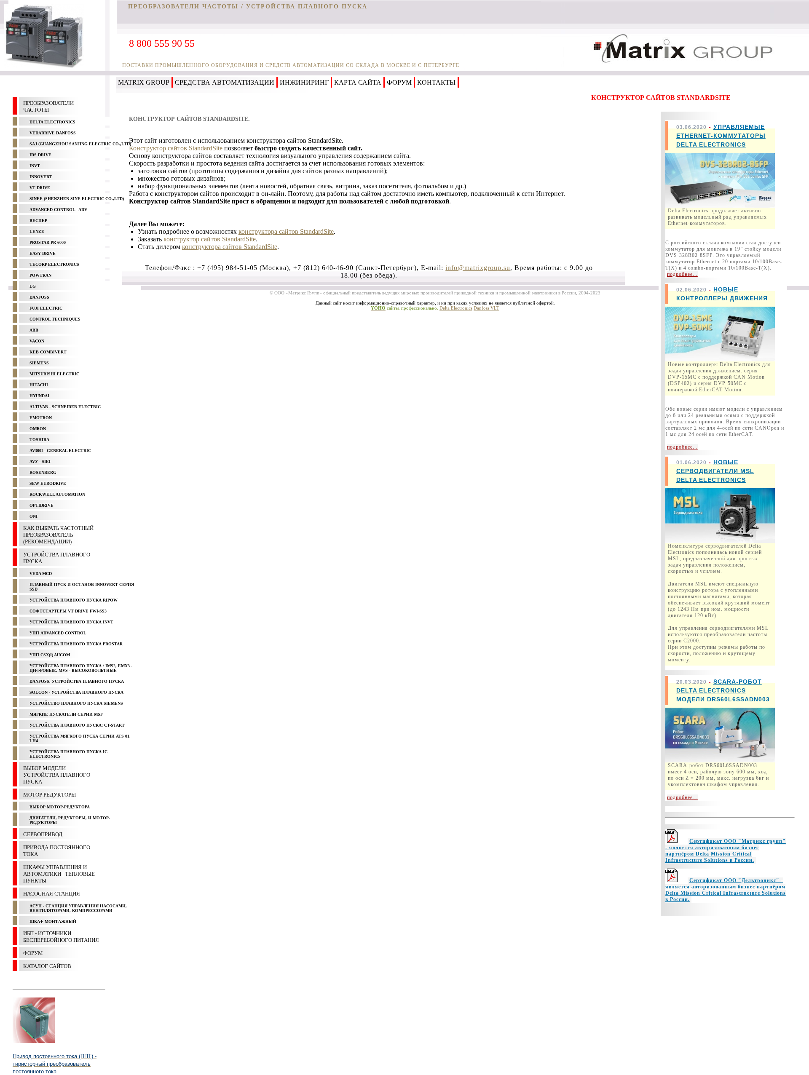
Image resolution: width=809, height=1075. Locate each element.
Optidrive (41, 505)
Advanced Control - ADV (58, 209)
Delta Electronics (52, 122)
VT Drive (39, 187)
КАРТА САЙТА (357, 82)
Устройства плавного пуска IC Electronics (68, 754)
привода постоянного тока (56, 850)
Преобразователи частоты (48, 106)
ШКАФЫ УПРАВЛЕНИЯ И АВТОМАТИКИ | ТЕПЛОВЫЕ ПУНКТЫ (59, 874)
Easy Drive (42, 253)
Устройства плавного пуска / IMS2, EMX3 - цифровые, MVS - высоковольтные (80, 668)
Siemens (39, 363)
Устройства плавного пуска (56, 557)
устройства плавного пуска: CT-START (77, 725)
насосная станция (51, 893)
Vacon (36, 341)
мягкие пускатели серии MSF (66, 714)
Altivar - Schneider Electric (65, 406)
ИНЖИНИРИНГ (304, 82)
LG (32, 286)
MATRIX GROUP (143, 82)
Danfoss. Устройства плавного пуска (76, 681)
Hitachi (38, 384)
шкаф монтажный (52, 921)
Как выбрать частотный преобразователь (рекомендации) (58, 535)
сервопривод (42, 834)
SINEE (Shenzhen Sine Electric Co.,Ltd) (76, 198)
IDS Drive (40, 154)
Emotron (40, 417)
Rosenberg (42, 472)
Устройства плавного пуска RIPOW (73, 600)
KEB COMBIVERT (48, 352)
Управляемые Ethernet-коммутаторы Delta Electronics (721, 135)
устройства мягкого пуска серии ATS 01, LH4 (80, 738)
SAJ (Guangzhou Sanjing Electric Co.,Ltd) (80, 144)
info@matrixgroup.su (477, 267)
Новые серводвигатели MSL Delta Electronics (715, 471)
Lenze (36, 231)
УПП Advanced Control (57, 633)
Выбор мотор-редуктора (59, 807)
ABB (33, 330)
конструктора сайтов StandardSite (286, 231)
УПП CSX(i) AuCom (49, 654)
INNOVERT (40, 176)
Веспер (38, 220)
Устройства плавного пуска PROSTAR (76, 644)
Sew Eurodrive (47, 483)
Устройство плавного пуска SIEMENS (76, 703)
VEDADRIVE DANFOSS (52, 133)
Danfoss (39, 297)
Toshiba (39, 439)
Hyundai (39, 395)
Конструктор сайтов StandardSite (175, 148)
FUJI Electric (45, 308)
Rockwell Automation (57, 494)
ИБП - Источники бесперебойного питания (61, 936)
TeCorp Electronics (54, 264)
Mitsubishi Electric (54, 374)
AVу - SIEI (40, 461)
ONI (33, 516)
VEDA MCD (40, 573)
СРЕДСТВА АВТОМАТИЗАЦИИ (224, 82)
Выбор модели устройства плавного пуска (56, 775)
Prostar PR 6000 (47, 242)
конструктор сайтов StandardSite (209, 239)
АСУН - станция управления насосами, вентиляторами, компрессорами (78, 908)
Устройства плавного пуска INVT (71, 622)
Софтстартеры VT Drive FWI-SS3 (68, 611)
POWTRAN (40, 275)
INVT (34, 165)
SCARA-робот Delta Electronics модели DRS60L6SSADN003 (723, 690)
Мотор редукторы (49, 795)
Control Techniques (54, 319)
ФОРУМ (399, 82)
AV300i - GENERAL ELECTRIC (60, 450)
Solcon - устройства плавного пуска (76, 692)
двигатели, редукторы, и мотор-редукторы (69, 820)
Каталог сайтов (47, 966)
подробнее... (682, 274)
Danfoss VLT (486, 307)
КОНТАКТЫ (436, 82)
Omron (37, 428)
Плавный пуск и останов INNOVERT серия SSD (81, 586)
